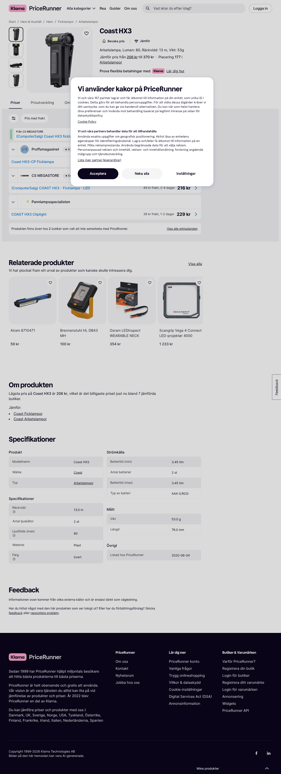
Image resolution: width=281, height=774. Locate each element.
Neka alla (142, 174)
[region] (142, 131)
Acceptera (98, 174)
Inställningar (186, 174)
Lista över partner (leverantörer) (99, 160)
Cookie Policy (87, 122)
